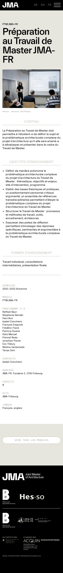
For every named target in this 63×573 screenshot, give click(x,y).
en (43, 5)
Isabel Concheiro (12, 321)
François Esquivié (12, 324)
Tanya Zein (8, 350)
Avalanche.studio (14, 556)
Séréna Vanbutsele (13, 347)
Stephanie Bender (12, 315)
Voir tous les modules (31, 440)
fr (49, 5)
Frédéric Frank (10, 327)
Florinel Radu (10, 337)
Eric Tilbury (8, 343)
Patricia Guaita (11, 331)
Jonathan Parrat (11, 340)
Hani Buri (7, 318)
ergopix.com (36, 556)
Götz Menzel (9, 334)
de (36, 5)
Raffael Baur (9, 311)
